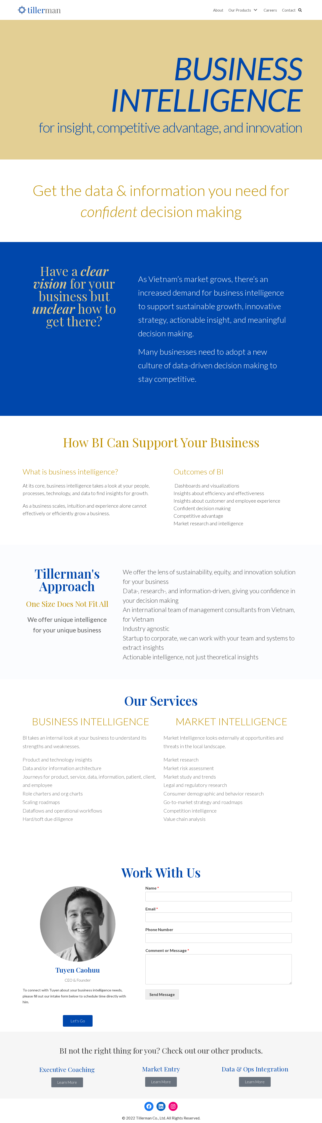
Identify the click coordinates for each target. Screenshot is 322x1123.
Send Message (162, 994)
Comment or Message (167, 950)
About (218, 10)
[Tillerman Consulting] (39, 10)
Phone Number (159, 929)
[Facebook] (148, 1106)
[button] (300, 10)
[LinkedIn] (161, 1106)
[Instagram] (173, 1106)
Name (152, 888)
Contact (289, 10)
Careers (270, 10)
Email (151, 908)
